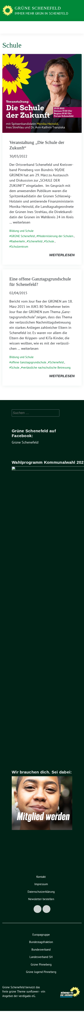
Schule (50, 241)
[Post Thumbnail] (42, 93)
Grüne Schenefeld (38, 8)
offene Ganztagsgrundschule (28, 362)
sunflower (32, 991)
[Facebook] (37, 909)
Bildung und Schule (21, 231)
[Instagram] (46, 909)
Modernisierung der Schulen (55, 236)
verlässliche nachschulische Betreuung (47, 367)
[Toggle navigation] (77, 27)
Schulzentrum (19, 246)
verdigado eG (27, 996)
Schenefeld (35, 241)
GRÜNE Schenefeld (23, 236)
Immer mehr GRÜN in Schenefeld (41, 13)
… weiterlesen (19, 222)
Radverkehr (18, 241)
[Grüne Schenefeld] (7, 10)
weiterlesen (62, 255)
